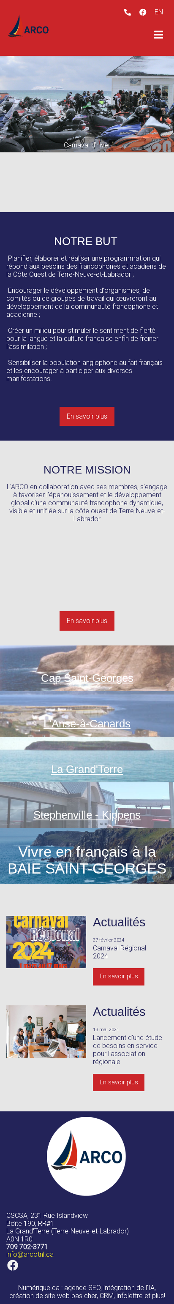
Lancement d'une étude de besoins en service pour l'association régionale (127, 1050)
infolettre (130, 1296)
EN (159, 12)
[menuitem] (158, 12)
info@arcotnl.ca (30, 1254)
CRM (107, 1296)
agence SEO (82, 1288)
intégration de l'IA (129, 1288)
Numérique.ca (39, 1288)
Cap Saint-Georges (87, 678)
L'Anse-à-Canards (87, 723)
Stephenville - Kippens (87, 815)
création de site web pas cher (53, 1296)
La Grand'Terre (87, 769)
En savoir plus (87, 416)
